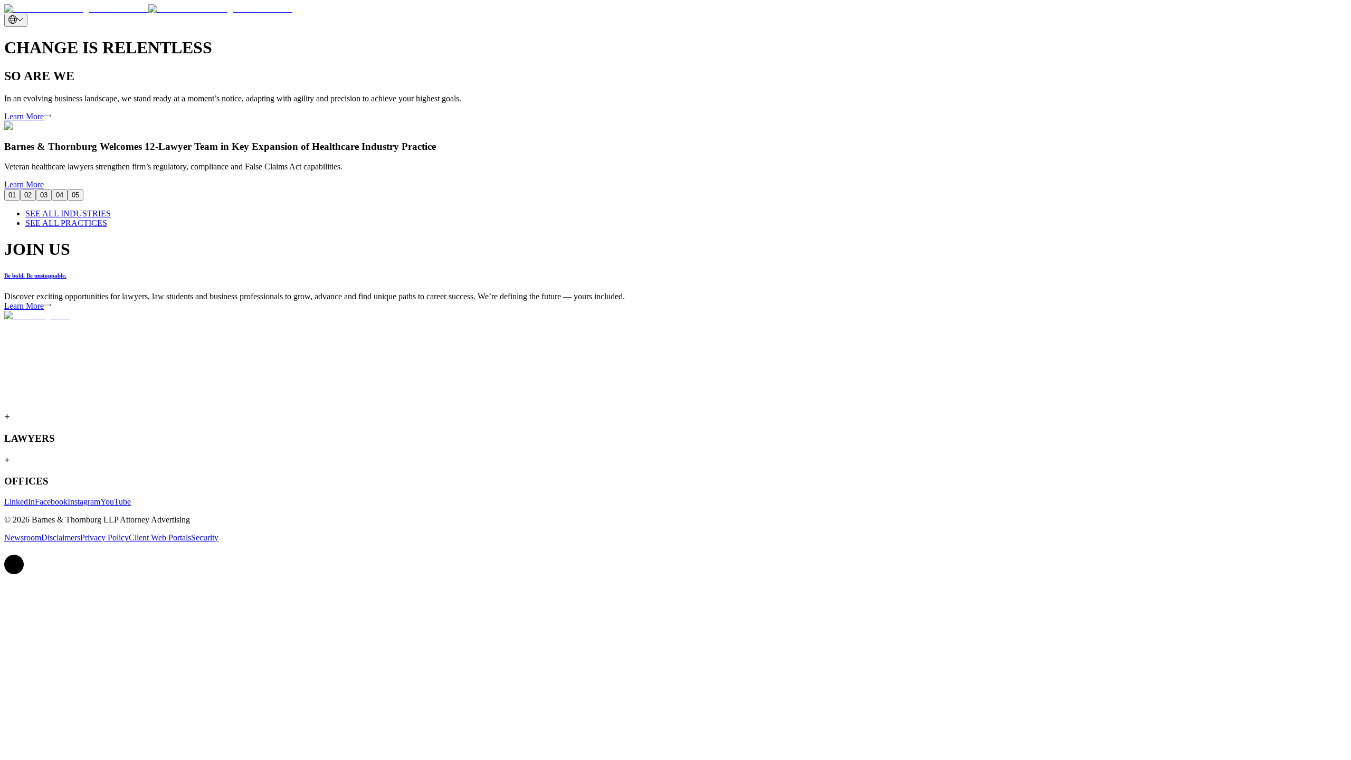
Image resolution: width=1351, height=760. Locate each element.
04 (59, 195)
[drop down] (15, 20)
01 (12, 195)
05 (75, 195)
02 (28, 195)
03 (43, 195)
